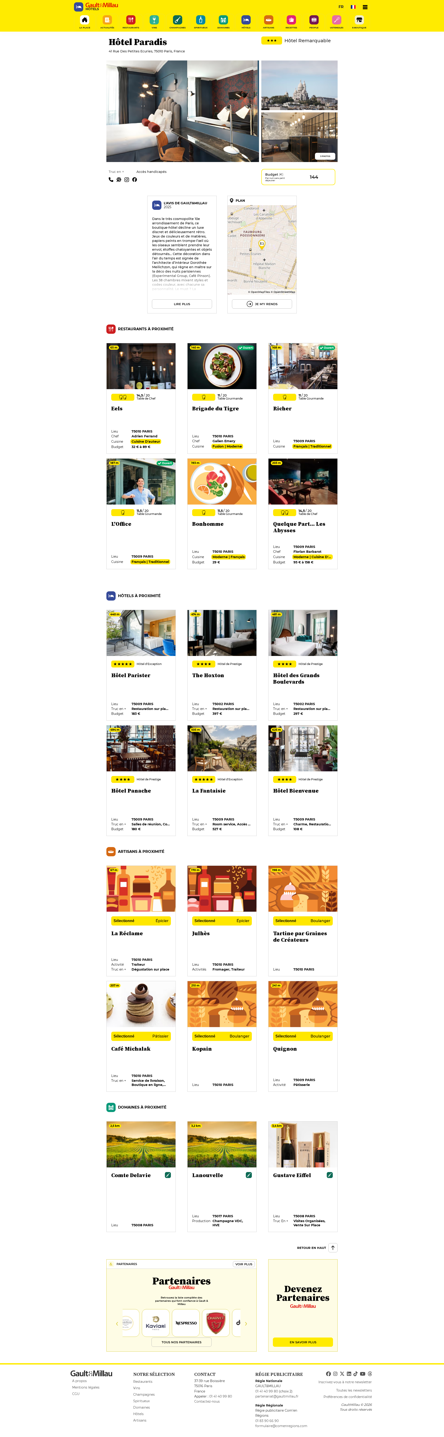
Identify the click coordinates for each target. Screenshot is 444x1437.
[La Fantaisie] (222, 780)
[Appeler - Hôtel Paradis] (113, 179)
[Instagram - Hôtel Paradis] (128, 179)
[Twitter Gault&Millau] (342, 1374)
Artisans (139, 1420)
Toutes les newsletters (354, 1390)
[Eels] (141, 398)
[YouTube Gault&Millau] (362, 1374)
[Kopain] (222, 1036)
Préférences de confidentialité (348, 1397)
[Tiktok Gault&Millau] (355, 1374)
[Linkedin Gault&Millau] (349, 1374)
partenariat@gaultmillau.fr (277, 1396)
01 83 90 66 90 (267, 1421)
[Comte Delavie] (141, 1176)
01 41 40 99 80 (220, 1396)
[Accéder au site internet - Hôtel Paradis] (120, 179)
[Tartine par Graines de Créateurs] (303, 921)
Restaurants (142, 1382)
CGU (76, 1394)
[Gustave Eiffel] (303, 1176)
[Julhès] (222, 921)
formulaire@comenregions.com (281, 1426)
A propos (79, 1381)
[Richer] (303, 398)
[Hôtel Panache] (141, 780)
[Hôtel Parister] (141, 665)
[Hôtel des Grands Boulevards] (303, 665)
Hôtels (138, 1414)
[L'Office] (141, 514)
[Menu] (365, 7)
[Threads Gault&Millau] (370, 1374)
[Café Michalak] (141, 1036)
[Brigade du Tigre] (222, 398)
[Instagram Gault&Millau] (335, 1374)
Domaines (141, 1407)
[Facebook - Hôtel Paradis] (135, 179)
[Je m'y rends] (262, 254)
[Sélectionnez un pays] (353, 7)
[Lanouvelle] (222, 1176)
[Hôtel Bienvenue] (303, 780)
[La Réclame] (141, 921)
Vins (136, 1388)
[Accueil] (102, 5)
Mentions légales (85, 1387)
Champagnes (144, 1394)
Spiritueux (141, 1401)
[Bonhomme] (222, 514)
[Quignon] (303, 1036)
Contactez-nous (207, 1401)
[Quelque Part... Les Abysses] (303, 514)
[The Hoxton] (222, 665)
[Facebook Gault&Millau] (328, 1374)
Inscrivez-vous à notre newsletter (345, 1382)
